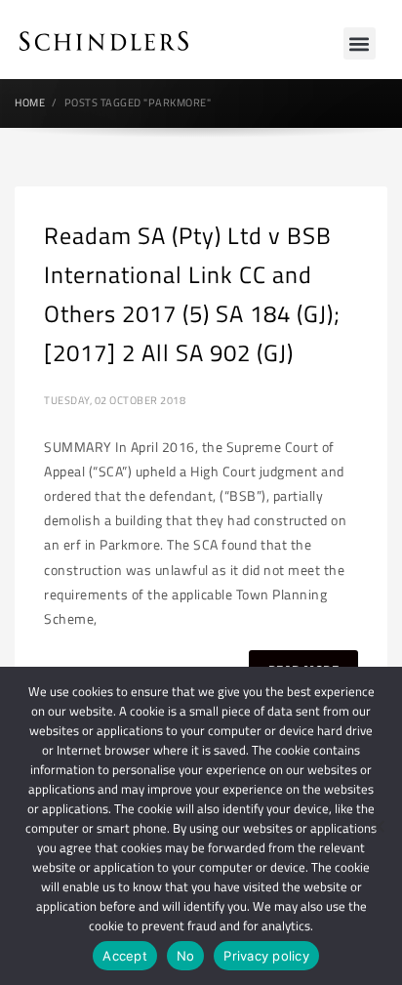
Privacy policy (266, 956)
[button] (359, 43)
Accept (124, 956)
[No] (377, 826)
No (186, 956)
